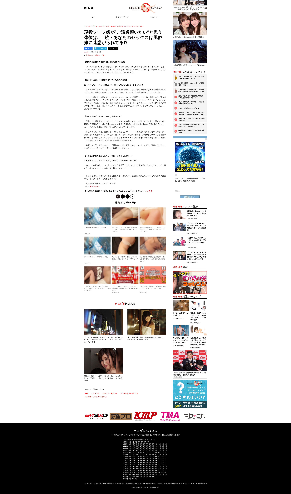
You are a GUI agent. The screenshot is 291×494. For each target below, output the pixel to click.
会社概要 (103, 484)
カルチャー (87, 52)
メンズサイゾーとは (89, 484)
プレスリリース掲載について (199, 484)
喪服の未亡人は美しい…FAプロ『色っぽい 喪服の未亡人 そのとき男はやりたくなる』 (191, 113)
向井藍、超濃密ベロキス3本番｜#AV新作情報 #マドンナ (191, 84)
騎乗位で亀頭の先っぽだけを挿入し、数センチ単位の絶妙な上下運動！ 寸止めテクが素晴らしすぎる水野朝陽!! (103, 378)
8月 (144, 444)
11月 (133, 444)
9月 (141, 444)
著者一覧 (98, 484)
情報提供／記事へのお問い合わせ (116, 484)
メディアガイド (160, 484)
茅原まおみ (89, 55)
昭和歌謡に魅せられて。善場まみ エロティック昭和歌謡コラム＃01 (197, 213)
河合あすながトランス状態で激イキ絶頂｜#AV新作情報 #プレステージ (191, 97)
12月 (130, 444)
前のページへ (118, 196)
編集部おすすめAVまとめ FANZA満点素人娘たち (191, 131)
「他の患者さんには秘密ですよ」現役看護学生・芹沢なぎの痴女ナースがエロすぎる (191, 90)
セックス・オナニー (110, 393)
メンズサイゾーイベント (129, 393)
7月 (130, 442)
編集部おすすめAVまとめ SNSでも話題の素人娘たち (191, 119)
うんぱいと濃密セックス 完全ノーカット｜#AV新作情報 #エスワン (191, 77)
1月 (148, 442)
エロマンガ (95, 393)
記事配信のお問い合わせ (149, 484)
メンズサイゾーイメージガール (96, 397)
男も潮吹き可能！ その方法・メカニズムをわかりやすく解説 (181, 340)
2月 (145, 442)
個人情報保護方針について (172, 484)
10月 (137, 444)
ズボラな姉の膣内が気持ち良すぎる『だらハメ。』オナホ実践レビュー (191, 125)
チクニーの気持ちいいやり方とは (188, 108)
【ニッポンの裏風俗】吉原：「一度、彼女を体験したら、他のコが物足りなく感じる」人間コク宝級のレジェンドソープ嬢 (103, 339)
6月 (133, 442)
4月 (139, 442)
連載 (86, 393)
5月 (136, 442)
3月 (142, 442)
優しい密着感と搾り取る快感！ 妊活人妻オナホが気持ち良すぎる (191, 103)
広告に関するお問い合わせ (133, 484)
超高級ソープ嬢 (99, 55)
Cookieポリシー (185, 484)
